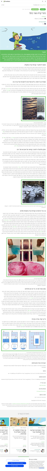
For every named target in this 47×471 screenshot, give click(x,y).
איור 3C (41, 231)
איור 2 (19, 167)
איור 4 (22, 325)
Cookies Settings (15, 460)
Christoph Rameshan (41, 391)
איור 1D (16, 146)
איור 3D (29, 310)
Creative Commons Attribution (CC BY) (20, 403)
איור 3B (6, 220)
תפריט (2, 5)
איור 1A (8, 88)
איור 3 (10, 220)
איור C (4, 137)
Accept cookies (14, 465)
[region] (23, 463)
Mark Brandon (43, 385)
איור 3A (29, 226)
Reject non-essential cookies (17, 463)
